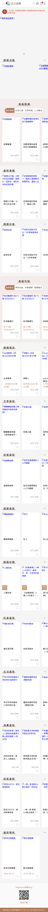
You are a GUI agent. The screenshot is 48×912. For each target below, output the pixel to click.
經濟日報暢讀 (9, 868)
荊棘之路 (27, 431)
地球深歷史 (28, 648)
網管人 (26, 378)
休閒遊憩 (29, 287)
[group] (24, 36)
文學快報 (29, 110)
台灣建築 (7, 378)
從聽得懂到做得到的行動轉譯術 (30, 145)
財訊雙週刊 (8, 321)
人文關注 (38, 110)
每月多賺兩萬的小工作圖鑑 (30, 487)
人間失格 (7, 592)
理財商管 (10, 110)
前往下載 (24, 902)
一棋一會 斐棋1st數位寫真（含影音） (30, 812)
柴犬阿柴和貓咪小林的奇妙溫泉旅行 (10, 705)
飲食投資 (7, 254)
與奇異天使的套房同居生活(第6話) (30, 758)
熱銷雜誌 (10, 287)
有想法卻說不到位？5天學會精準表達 (30, 257)
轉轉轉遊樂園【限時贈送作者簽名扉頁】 (10, 434)
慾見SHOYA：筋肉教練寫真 (10, 811)
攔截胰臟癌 (8, 539)
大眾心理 (19, 110)
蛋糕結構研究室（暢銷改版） (30, 703)
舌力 (25, 539)
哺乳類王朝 (8, 648)
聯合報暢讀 (28, 868)
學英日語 (19, 287)
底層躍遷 (7, 144)
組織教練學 (8, 485)
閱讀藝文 (38, 287)
